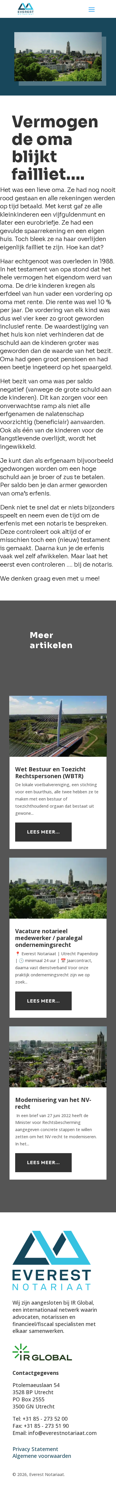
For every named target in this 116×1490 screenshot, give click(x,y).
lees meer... (43, 832)
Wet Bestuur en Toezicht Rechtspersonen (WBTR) (50, 772)
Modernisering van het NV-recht (53, 1103)
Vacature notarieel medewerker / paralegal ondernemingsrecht (48, 938)
